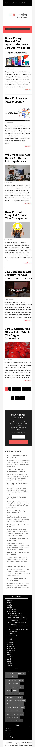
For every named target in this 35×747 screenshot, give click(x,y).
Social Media (10, 687)
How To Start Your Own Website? (17, 100)
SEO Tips (18, 721)
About (14, 3)
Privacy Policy (9, 737)
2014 (8, 665)
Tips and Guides (11, 677)
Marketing (15, 683)
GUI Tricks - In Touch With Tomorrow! (19, 744)
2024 (8, 604)
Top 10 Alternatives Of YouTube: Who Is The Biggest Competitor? (17, 333)
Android (15, 690)
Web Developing (20, 700)
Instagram (19, 710)
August (11, 637)
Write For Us (8, 730)
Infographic (10, 697)
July (10, 639)
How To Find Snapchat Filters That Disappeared (16, 215)
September (12, 635)
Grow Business (11, 680)
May (10, 642)
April (10, 644)
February (11, 648)
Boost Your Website (12, 717)
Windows (9, 700)
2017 (8, 660)
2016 (8, 662)
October (11, 633)
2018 (8, 658)
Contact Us (8, 735)
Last (22, 398)
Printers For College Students (16, 566)
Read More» (27, 90)
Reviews (19, 697)
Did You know (11, 673)
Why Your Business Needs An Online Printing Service (17, 158)
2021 (8, 652)
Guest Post (21, 673)
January (11, 650)
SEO (8, 683)
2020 (8, 654)
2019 (8, 656)
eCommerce (19, 704)
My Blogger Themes (27, 745)
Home (7, 3)
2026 (8, 600)
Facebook (10, 721)
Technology (10, 693)
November (11, 611)
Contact (22, 3)
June (10, 641)
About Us (7, 728)
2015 (8, 663)
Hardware (10, 710)
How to (21, 680)
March (10, 646)
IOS (22, 707)
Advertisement (9, 732)
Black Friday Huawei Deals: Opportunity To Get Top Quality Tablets (17, 42)
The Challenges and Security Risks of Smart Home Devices (18, 275)
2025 (8, 602)
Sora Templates (16, 745)
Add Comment (10, 69)
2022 (8, 608)
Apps (8, 690)
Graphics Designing (12, 707)
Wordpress (20, 693)
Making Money (18, 714)
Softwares (10, 704)
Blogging (20, 687)
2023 (8, 606)
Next (17, 398)
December (11, 609)
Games (9, 714)
